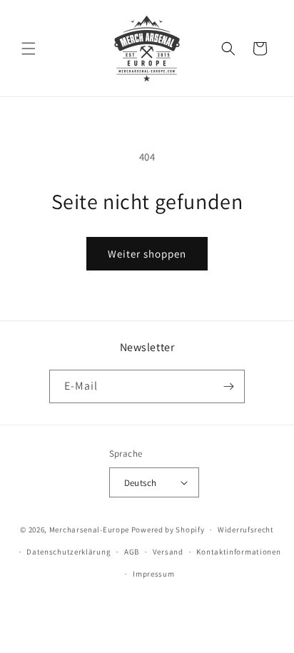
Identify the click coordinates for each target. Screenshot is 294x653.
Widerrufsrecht (246, 530)
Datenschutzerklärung (68, 552)
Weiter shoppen (147, 253)
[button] (28, 48)
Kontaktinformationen (238, 552)
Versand (168, 552)
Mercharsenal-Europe (89, 530)
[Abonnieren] (228, 386)
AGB (131, 552)
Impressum (153, 574)
